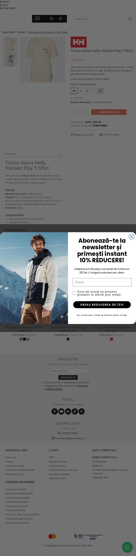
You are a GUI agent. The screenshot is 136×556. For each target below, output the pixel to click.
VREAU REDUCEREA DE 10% (102, 304)
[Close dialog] (131, 236)
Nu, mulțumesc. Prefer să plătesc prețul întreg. (102, 315)
